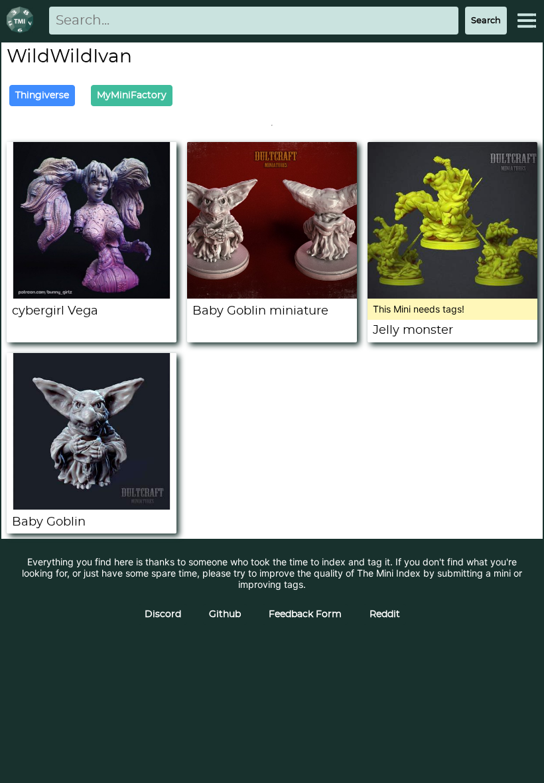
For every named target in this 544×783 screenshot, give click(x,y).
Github (225, 614)
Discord (163, 614)
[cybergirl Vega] (91, 295)
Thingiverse (42, 95)
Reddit (385, 614)
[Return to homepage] (22, 21)
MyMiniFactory (132, 95)
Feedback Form (305, 614)
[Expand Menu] (526, 20)
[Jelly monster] (452, 295)
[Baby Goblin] (91, 506)
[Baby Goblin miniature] (272, 295)
